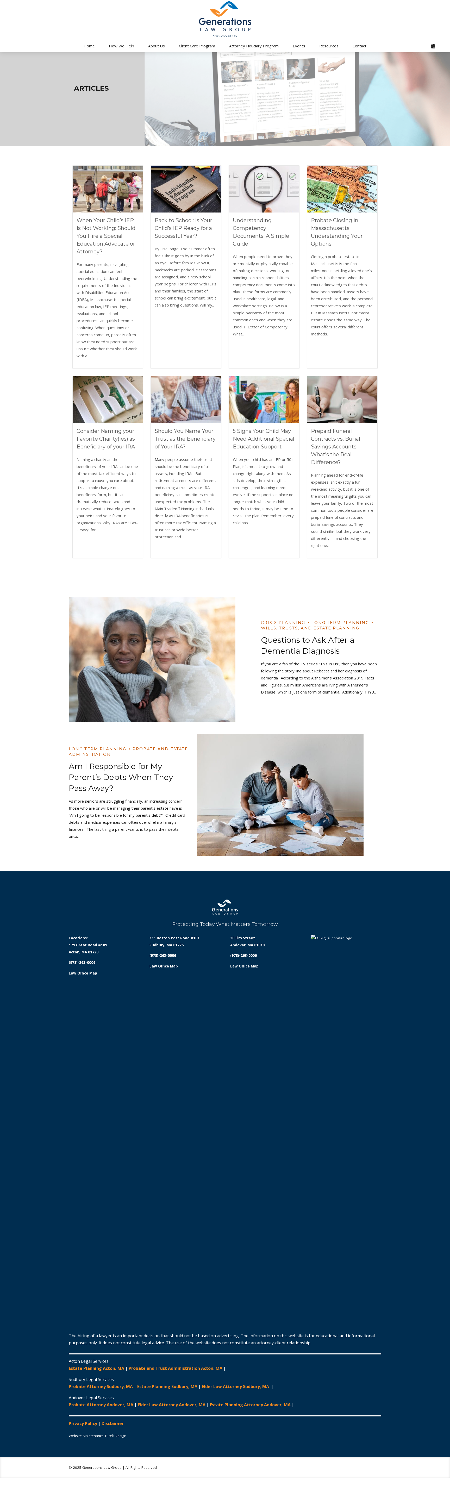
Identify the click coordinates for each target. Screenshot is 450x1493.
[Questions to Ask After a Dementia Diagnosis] (161, 659)
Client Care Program (197, 45)
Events (299, 45)
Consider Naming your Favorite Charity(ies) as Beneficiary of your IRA (106, 439)
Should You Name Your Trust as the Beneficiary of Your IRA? (185, 439)
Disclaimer (113, 1423)
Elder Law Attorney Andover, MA (171, 1405)
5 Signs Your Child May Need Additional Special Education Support (263, 439)
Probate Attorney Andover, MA (101, 1405)
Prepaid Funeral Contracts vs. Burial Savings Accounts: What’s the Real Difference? (335, 446)
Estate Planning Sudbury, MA (167, 1386)
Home (89, 45)
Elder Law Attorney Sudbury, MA (236, 1386)
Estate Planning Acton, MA (96, 1368)
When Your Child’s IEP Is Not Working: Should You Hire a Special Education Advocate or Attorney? (106, 236)
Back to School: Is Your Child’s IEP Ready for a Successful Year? (183, 228)
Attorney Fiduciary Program (254, 45)
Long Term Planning (340, 622)
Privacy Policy (83, 1423)
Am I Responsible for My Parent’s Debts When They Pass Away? (121, 777)
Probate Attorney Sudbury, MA (101, 1386)
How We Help (121, 45)
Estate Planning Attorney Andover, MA (250, 1405)
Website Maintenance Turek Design (97, 1435)
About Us (156, 45)
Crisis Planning (283, 622)
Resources (329, 45)
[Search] (440, 47)
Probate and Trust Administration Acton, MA (175, 1368)
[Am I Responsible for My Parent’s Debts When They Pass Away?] (289, 795)
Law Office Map (83, 973)
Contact (359, 45)
